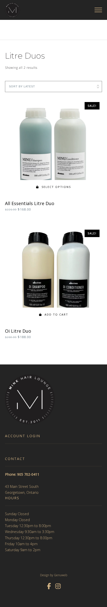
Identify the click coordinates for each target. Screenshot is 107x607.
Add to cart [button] (56, 314)
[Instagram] (58, 586)
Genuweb (60, 575)
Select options (56, 187)
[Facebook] (49, 586)
